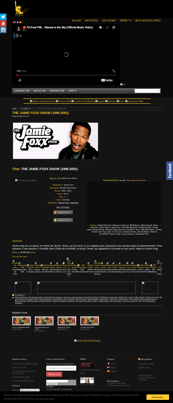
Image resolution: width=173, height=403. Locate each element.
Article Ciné (40, 91)
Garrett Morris (58, 299)
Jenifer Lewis (123, 299)
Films (36, 299)
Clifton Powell (139, 297)
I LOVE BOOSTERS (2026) (23, 381)
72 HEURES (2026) (145, 364)
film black (29, 299)
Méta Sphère (146, 359)
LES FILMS (109, 20)
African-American (21, 297)
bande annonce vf (77, 297)
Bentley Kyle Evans (92, 297)
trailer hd (134, 301)
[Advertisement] (95, 9)
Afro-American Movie (36, 297)
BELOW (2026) (144, 368)
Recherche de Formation (119, 385)
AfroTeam (25, 116)
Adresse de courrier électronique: (60, 364)
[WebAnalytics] (112, 377)
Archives (15, 390)
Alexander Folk (49, 297)
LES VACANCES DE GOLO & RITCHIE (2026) (24, 372)
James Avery (104, 299)
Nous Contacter (146, 375)
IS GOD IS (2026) (19, 368)
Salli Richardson (33, 301)
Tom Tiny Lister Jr (116, 301)
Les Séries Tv (26, 109)
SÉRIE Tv (125, 20)
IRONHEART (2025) (64, 327)
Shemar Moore (45, 301)
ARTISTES (91, 20)
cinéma (131, 297)
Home (14, 109)
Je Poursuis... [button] (158, 397)
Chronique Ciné (21, 91)
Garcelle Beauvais (45, 299)
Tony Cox (126, 301)
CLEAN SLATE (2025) (87, 327)
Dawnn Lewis (150, 297)
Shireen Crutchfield (59, 301)
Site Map (143, 380)
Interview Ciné (57, 91)
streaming (70, 301)
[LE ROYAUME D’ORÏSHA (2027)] (87, 368)
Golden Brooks (93, 299)
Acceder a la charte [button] (45, 399)
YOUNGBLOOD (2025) (21, 377)
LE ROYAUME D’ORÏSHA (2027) (25, 364)
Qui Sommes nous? (147, 377)
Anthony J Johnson (63, 297)
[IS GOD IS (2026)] (87, 383)
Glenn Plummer (81, 299)
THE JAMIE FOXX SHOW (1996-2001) (40, 113)
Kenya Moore (134, 299)
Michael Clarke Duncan (148, 299)
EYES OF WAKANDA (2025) (21, 327)
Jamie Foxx (113, 299)
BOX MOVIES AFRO (148, 20)
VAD (139, 301)
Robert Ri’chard (20, 301)
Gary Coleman (69, 299)
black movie (113, 297)
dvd (157, 297)
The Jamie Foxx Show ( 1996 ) (86, 301)
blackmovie (123, 297)
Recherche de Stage (117, 383)
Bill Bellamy (104, 297)
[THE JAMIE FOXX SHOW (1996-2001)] (21, 320)
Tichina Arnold (103, 301)
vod (143, 301)
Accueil (76, 20)
